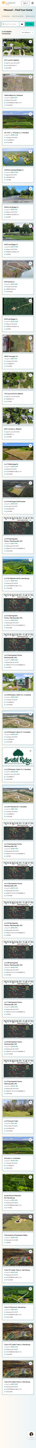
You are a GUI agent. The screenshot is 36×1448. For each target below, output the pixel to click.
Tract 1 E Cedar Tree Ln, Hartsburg (17, 1270)
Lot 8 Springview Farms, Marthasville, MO (13, 1043)
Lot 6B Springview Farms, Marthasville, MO (13, 964)
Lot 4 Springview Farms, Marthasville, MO (13, 884)
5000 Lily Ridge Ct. (11, 207)
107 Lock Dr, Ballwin (11, 60)
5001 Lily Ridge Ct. (11, 244)
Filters (31, 24)
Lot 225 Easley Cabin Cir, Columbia (17, 769)
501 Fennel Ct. (9, 282)
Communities (6, 16)
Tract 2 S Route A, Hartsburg (15, 1307)
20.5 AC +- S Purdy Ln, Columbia (16, 133)
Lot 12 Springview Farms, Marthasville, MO (13, 617)
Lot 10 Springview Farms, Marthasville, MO (13, 540)
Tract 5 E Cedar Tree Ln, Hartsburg (17, 1382)
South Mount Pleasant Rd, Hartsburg (12, 1197)
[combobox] (10, 24)
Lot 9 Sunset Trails (11, 1121)
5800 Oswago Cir (11, 356)
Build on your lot (30, 16)
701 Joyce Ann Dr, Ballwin (13, 394)
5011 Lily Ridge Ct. (11, 319)
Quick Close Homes (18, 16)
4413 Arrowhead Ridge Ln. (14, 170)
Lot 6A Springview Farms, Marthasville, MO (13, 924)
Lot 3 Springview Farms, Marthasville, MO (13, 845)
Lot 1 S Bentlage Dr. (11, 464)
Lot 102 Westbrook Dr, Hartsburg (16, 578)
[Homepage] (9, 3)
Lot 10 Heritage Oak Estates (14, 501)
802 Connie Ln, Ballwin (13, 429)
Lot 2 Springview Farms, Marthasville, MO (13, 656)
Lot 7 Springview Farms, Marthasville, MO (13, 1003)
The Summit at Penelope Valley (15, 1235)
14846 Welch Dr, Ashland (13, 95)
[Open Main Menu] (32, 3)
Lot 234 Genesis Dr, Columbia (15, 807)
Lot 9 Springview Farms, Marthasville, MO (13, 1082)
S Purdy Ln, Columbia (12, 1158)
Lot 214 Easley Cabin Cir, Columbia (17, 732)
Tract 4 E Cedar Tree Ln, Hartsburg (17, 1345)
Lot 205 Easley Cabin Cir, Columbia (17, 695)
